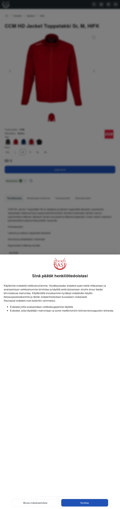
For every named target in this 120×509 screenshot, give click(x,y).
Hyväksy (84, 502)
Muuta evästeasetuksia (35, 502)
